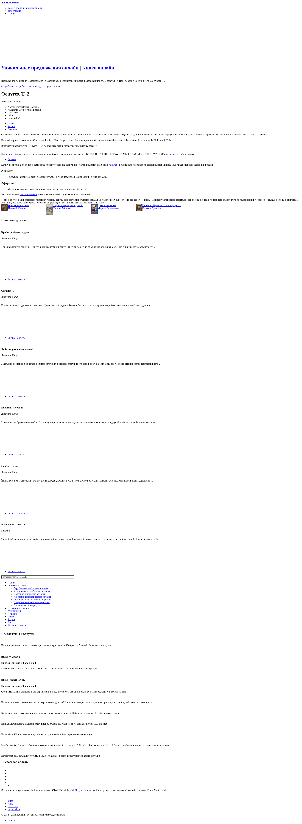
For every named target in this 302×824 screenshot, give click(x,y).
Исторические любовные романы (32, 591)
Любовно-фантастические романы (32, 596)
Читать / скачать (16, 279)
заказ (10, 803)
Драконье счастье (107, 205)
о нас (10, 800)
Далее (11, 123)
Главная (12, 582)
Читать (11, 126)
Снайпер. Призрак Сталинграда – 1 (162, 205)
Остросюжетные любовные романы (33, 599)
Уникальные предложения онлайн (39, 68)
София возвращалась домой (68, 205)
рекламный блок (28, 194)
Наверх (11, 820)
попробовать (8, 86)
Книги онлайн (98, 68)
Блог (10, 622)
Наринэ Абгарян (62, 208)
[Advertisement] (95, 40)
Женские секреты (17, 625)
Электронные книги (18, 608)
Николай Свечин (17, 208)
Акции (11, 619)
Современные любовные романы (32, 602)
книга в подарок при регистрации (25, 8)
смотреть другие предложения (44, 86)
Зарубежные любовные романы (31, 588)
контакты (13, 806)
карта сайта (14, 809)
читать (172, 154)
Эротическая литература (27, 605)
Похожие (12, 129)
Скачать (12, 159)
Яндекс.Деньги (83, 790)
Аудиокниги (14, 611)
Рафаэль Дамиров (152, 208)
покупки (13, 154)
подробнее (21, 86)
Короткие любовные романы (29, 594)
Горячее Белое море (18, 205)
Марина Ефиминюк (108, 208)
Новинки (12, 613)
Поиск (11, 616)
